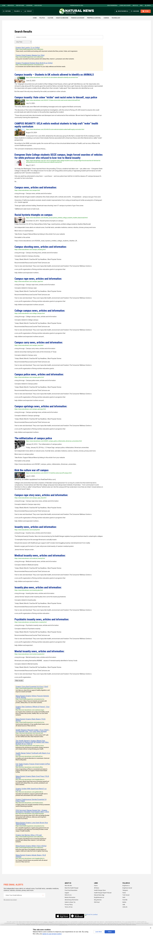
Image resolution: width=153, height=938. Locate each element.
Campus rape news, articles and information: (38, 278)
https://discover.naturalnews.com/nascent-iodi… (30, 733)
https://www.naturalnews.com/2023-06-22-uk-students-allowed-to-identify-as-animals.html (52, 77)
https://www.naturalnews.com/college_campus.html (30, 313)
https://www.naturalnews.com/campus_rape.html (29, 281)
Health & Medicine (62, 18)
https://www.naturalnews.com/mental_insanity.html (29, 654)
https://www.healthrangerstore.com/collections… (30, 49)
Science (106, 18)
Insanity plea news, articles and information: (38, 587)
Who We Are (68, 885)
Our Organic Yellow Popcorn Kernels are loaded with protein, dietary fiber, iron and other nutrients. (31, 701)
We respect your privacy (10, 899)
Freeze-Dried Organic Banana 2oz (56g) (30, 55)
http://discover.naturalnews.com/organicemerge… (30, 813)
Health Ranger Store (100, 890)
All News (96, 888)
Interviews (29, 5)
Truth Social (126, 895)
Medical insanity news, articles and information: (40, 555)
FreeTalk (125, 900)
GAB (124, 904)
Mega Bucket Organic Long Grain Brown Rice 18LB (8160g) (32, 823)
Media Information (70, 897)
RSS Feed (97, 902)
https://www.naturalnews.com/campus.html (27, 190)
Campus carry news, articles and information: (39, 342)
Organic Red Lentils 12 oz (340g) (28, 48)
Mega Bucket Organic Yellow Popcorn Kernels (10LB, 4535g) (32, 696)
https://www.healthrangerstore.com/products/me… (30, 699)
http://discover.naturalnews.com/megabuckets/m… (30, 779)
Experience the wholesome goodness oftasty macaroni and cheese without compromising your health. (32, 748)
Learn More (98, 931)
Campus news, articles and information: (36, 187)
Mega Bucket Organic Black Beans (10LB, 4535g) (31, 720)
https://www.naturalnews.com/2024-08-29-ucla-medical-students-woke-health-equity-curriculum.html (55, 129)
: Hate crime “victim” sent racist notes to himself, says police (56, 97)
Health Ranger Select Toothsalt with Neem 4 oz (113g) (33, 754)
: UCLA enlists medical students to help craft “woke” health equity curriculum (56, 125)
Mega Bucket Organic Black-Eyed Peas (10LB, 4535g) (32, 777)
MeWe (124, 902)
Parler (124, 892)
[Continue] (43, 895)
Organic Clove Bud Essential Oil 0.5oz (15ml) (32, 687)
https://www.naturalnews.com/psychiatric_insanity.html (31, 622)
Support (67, 892)
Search (149, 5)
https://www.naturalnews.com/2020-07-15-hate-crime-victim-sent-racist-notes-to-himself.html (53, 100)
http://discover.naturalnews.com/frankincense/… (30, 802)
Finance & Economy (77, 18)
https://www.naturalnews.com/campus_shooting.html (30, 249)
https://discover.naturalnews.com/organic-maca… (30, 745)
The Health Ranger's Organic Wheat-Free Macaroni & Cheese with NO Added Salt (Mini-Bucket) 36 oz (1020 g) (32, 742)
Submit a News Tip (70, 902)
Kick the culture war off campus (32, 470)
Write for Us (68, 895)
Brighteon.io (126, 885)
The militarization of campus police (33, 438)
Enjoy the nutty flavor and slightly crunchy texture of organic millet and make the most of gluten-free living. (32, 850)
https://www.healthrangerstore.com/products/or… (30, 64)
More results (19, 680)
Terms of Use (68, 907)
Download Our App (125, 5)
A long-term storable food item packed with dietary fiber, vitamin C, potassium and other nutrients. (45, 59)
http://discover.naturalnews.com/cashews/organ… (30, 710)
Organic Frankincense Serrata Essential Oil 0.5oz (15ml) (31, 800)
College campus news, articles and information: (40, 310)
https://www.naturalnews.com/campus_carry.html (29, 345)
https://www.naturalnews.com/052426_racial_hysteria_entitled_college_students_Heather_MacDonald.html (57, 217)
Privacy (46, 922)
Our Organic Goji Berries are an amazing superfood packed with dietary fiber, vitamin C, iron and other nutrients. (31, 840)
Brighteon (11, 5)
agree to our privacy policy (52, 934)
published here (63, 924)
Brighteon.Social (127, 888)
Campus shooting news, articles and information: (41, 246)
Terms (50, 922)
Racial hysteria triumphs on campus (33, 214)
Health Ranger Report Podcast (102, 892)
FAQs (141, 5)
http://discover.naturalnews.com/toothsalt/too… (29, 756)
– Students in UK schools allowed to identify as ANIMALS (54, 74)
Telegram (125, 890)
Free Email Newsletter (71, 890)
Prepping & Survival (94, 18)
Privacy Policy (69, 904)
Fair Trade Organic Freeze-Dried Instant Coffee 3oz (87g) (33, 764)
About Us (135, 5)
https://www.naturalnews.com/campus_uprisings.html (30, 409)
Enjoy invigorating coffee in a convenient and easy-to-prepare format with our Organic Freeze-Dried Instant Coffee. (32, 770)
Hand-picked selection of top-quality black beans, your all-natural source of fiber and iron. (32, 725)
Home (3, 5)
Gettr (124, 897)
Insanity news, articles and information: (36, 526)
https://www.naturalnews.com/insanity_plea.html (29, 590)
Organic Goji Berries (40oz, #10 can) (29, 835)
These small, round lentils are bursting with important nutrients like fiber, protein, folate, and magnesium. (47, 51)
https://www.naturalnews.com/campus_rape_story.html (30, 498)
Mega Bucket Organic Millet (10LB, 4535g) (31, 846)
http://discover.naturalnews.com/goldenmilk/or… (30, 792)
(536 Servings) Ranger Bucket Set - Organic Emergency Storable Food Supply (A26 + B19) (32, 811)
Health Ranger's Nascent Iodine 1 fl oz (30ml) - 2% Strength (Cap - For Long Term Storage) (33, 730)
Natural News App (99, 895)
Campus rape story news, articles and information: (41, 495)
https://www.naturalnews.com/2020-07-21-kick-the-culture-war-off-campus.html (49, 473)
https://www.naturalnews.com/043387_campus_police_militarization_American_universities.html (54, 441)
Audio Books (38, 5)
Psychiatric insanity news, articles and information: (42, 619)
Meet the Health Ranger (71, 888)
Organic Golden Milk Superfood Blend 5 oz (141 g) (31, 789)
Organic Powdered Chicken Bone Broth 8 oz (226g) (34, 63)
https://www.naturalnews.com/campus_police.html (29, 377)
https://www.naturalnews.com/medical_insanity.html (30, 558)
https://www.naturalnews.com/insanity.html (27, 530)
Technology (116, 18)
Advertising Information (71, 900)
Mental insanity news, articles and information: (39, 651)
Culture (50, 18)
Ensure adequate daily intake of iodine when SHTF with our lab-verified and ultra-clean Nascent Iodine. (32, 735)
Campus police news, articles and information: (39, 374)
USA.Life (125, 907)
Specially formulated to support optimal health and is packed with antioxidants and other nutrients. (31, 794)
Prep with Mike (20, 5)
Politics (42, 18)
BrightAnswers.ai (112, 5)
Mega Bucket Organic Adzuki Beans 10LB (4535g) (31, 856)
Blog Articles (97, 900)
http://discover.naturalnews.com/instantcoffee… (30, 767)
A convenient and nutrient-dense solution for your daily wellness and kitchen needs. (41, 66)
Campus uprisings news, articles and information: (41, 406)
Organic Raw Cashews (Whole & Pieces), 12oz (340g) (32, 707)
